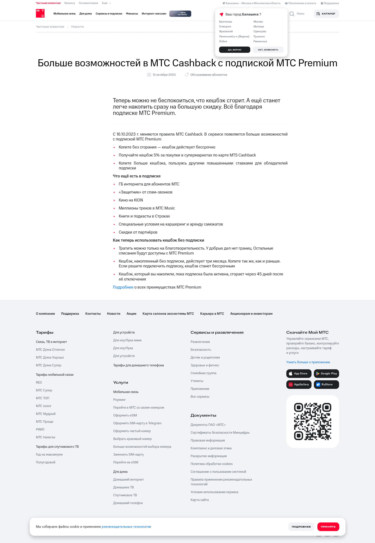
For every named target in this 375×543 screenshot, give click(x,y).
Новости (113, 313)
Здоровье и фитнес (205, 365)
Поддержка (70, 313)
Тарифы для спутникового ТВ (57, 446)
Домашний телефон (128, 503)
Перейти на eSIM (125, 462)
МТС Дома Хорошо (50, 357)
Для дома (120, 471)
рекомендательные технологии (126, 526)
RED (39, 382)
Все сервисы (200, 396)
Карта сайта (200, 500)
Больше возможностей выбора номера (142, 446)
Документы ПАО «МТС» (208, 425)
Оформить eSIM (125, 415)
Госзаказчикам (88, 3)
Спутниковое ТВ (125, 495)
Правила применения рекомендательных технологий (221, 482)
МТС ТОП (42, 398)
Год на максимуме (49, 454)
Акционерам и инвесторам (251, 313)
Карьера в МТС (212, 313)
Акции (131, 313)
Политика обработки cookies (212, 464)
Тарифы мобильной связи (54, 374)
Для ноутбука (123, 348)
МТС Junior (43, 406)
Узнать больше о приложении (308, 362)
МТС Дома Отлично (50, 349)
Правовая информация (208, 440)
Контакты (93, 313)
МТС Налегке (45, 437)
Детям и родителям (205, 357)
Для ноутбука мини (127, 340)
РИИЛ (40, 429)
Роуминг (119, 399)
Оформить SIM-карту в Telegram (137, 423)
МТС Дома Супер (48, 365)
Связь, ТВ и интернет (51, 342)
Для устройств (124, 332)
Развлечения (200, 342)
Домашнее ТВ (123, 487)
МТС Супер (44, 390)
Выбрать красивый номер (132, 439)
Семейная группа (203, 373)
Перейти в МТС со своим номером (138, 407)
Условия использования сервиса (214, 492)
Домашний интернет (128, 479)
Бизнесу (69, 3)
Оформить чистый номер (132, 431)
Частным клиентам (48, 3)
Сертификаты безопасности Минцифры (220, 432)
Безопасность (201, 349)
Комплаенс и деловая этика (211, 448)
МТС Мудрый (45, 414)
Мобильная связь (125, 392)
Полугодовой (45, 462)
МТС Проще (44, 421)
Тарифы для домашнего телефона (138, 365)
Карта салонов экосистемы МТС (168, 313)
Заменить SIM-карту (128, 454)
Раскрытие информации (209, 456)
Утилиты (197, 381)
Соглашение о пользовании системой (218, 471)
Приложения (200, 389)
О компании (45, 313)
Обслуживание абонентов (208, 75)
